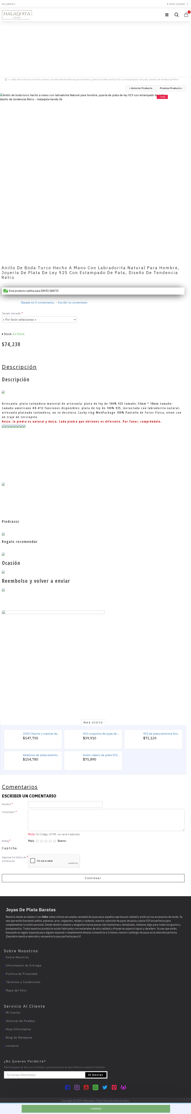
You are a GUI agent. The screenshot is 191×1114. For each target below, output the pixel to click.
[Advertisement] (95, 48)
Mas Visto (93, 722)
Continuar (93, 878)
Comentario (8, 812)
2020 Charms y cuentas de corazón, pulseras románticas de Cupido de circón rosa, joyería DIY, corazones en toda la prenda (41, 733)
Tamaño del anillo (11, 313)
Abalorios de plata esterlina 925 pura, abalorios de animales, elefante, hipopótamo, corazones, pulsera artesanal (41, 755)
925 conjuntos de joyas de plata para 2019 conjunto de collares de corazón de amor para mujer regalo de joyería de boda (101, 733)
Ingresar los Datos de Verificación (14, 859)
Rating (5, 841)
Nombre (6, 804)
